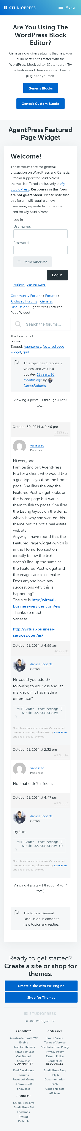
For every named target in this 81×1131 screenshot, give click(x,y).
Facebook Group (24, 1079)
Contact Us (55, 1060)
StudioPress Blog (55, 1070)
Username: (22, 226)
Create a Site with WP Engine (24, 1040)
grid (26, 352)
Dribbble (23, 1121)
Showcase (23, 1060)
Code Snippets (54, 1088)
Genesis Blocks (41, 88)
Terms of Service (54, 1042)
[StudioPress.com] (20, 8)
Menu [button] (70, 7)
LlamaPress (60, 732)
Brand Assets (54, 1038)
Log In (57, 275)
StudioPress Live (23, 1102)
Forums (51, 296)
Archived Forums (24, 301)
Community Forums (26, 296)
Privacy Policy (55, 1051)
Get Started (23, 1056)
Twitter (23, 1116)
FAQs (54, 1084)
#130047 (61, 755)
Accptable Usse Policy (55, 1047)
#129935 (61, 432)
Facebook (23, 1111)
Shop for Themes (41, 997)
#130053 (61, 803)
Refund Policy (55, 1056)
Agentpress (32, 346)
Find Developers (23, 1070)
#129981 (61, 651)
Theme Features (23, 1051)
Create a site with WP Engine (41, 986)
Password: (22, 243)
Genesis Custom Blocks (40, 104)
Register (19, 284)
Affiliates (54, 1093)
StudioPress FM (24, 1107)
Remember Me (35, 262)
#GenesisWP (24, 1084)
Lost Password (36, 284)
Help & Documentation (54, 1077)
